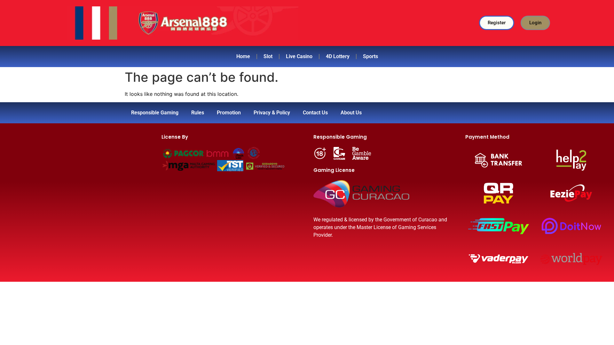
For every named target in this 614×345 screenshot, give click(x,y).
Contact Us (315, 113)
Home (243, 56)
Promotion (229, 113)
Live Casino (299, 56)
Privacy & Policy (272, 113)
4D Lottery (338, 56)
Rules (197, 113)
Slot (268, 56)
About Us (351, 113)
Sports (370, 56)
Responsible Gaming (154, 113)
